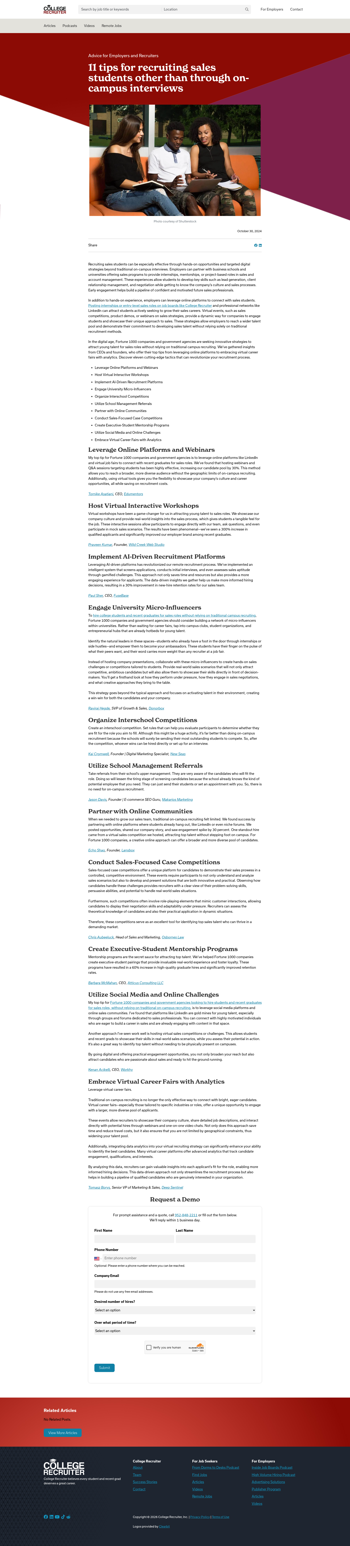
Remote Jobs (112, 26)
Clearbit (164, 1526)
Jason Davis (97, 799)
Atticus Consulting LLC (145, 983)
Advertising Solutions (268, 1482)
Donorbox (156, 708)
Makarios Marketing (177, 799)
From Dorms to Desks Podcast (215, 1467)
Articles (49, 26)
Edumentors (133, 494)
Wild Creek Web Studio (146, 544)
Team (137, 1475)
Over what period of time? (115, 1322)
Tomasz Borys (99, 1187)
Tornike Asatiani (100, 494)
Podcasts (70, 26)
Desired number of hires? (114, 1301)
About (138, 1467)
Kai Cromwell (98, 754)
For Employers (272, 9)
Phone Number (106, 1250)
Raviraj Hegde (99, 708)
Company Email (106, 1276)
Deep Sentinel (172, 1187)
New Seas (178, 754)
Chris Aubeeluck (101, 937)
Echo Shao (96, 850)
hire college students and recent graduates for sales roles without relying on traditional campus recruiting (174, 615)
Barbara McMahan (102, 983)
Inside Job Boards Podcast (272, 1467)
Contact (296, 9)
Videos (89, 26)
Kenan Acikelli (99, 1069)
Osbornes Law (173, 937)
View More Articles (62, 1433)
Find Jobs (199, 1475)
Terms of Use (220, 1517)
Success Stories (145, 1482)
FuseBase (121, 595)
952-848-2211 (186, 1215)
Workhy (127, 1069)
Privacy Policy (200, 1517)
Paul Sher (95, 595)
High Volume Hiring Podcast (273, 1475)
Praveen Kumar (100, 544)
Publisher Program (266, 1489)
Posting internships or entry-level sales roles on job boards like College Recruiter (150, 305)
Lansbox (128, 850)
